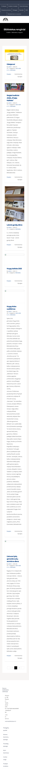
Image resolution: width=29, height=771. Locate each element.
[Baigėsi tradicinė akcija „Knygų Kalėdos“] (14, 87)
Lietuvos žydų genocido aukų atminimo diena (13, 558)
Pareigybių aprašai (5, 729)
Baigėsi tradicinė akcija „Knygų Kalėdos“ (13, 97)
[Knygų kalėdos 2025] (14, 259)
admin (10, 67)
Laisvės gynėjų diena (14, 225)
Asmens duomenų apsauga (5, 737)
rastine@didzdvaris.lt (7, 721)
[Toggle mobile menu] (26, 20)
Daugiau (9, 74)
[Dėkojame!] (14, 55)
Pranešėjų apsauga (5, 745)
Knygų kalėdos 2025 (14, 269)
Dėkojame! (11, 64)
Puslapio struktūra (5, 765)
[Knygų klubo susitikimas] (14, 296)
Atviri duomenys (5, 752)
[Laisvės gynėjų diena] (14, 203)
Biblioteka (12, 70)
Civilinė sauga (5, 758)
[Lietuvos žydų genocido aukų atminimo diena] (14, 546)
